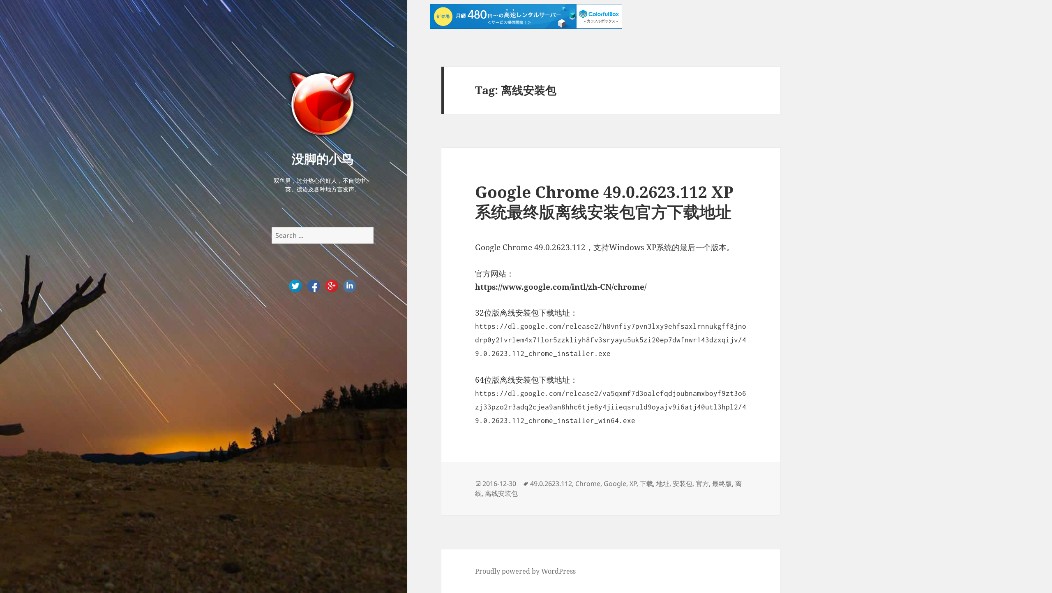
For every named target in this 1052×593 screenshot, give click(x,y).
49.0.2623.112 (551, 483)
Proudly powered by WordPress (525, 571)
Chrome (587, 483)
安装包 (682, 483)
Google (615, 483)
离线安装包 (501, 493)
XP (633, 483)
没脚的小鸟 (322, 158)
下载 (646, 483)
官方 (702, 483)
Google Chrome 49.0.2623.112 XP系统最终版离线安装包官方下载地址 (604, 201)
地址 (662, 483)
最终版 (722, 483)
